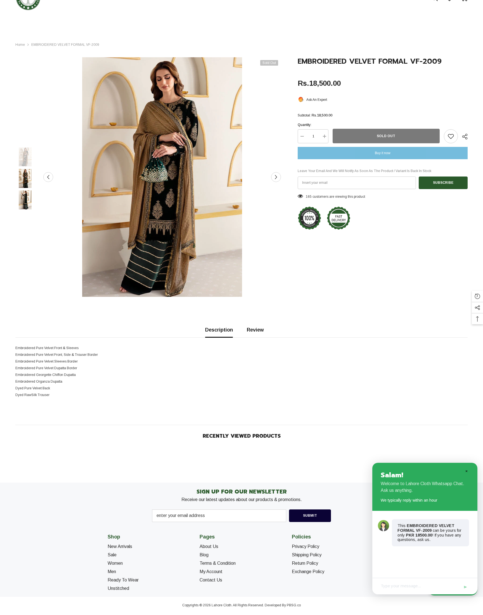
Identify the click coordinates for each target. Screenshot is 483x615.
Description (219, 330)
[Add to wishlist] (451, 136)
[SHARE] (463, 136)
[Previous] (48, 177)
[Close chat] (466, 471)
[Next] (276, 177)
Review (255, 330)
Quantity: (304, 125)
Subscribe (443, 183)
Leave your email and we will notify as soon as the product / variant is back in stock (364, 171)
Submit (310, 516)
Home (20, 45)
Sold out (386, 136)
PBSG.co (294, 605)
